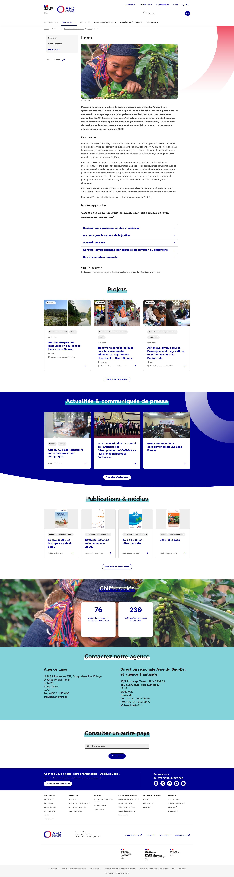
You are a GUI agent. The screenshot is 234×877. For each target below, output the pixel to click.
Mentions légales (95, 868)
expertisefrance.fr (132, 835)
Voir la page (117, 756)
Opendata (171, 807)
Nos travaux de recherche (103, 22)
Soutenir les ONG (94, 242)
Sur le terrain (54, 50)
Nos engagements (50, 807)
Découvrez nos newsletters (58, 784)
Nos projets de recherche (126, 807)
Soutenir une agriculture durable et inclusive (111, 228)
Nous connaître (50, 22)
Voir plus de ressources (117, 567)
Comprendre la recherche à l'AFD (128, 799)
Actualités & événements (130, 22)
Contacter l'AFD (53, 868)
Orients (90, 29)
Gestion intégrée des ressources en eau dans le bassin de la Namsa (64, 346)
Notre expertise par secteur (77, 807)
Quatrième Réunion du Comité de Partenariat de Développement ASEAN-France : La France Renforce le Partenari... (117, 450)
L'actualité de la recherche (126, 811)
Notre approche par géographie (74, 29)
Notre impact (73, 799)
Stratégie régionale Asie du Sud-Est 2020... (97, 543)
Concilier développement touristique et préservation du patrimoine (125, 249)
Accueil (46, 29)
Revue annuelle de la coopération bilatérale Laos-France (165, 447)
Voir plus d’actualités (117, 477)
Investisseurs (130, 5)
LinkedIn (176, 783)
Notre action (67, 22)
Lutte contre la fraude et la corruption (117, 873)
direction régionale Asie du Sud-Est (134, 197)
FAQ (173, 868)
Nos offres (83, 22)
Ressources (151, 22)
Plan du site (182, 868)
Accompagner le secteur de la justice (106, 235)
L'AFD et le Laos (170, 540)
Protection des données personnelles (74, 868)
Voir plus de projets (117, 379)
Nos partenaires (49, 815)
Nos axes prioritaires (125, 803)
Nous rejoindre (48, 819)
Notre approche (55, 44)
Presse (175, 5)
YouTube (169, 783)
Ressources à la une (174, 799)
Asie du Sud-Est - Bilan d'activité (133, 542)
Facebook (156, 783)
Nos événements (148, 803)
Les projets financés (75, 811)
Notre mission (48, 799)
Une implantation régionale (100, 257)
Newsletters (147, 807)
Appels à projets (145, 5)
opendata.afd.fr (182, 835)
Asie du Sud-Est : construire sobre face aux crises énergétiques (65, 453)
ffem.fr (149, 835)
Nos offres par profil (100, 806)
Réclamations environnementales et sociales (154, 868)
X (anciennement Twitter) (162, 783)
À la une (145, 799)
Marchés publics (162, 5)
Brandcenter (172, 811)
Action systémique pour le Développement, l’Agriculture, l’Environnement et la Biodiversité (166, 353)
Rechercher (187, 13)
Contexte (52, 38)
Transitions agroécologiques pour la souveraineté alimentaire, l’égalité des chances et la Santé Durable (115, 353)
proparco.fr (164, 835)
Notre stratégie (48, 803)
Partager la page (63, 60)
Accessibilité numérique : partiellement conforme (120, 868)
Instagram (183, 783)
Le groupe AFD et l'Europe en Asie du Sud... (60, 543)
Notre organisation (50, 811)
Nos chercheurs (123, 815)
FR (186, 5)
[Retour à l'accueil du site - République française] (71, 9)
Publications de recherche (176, 803)
